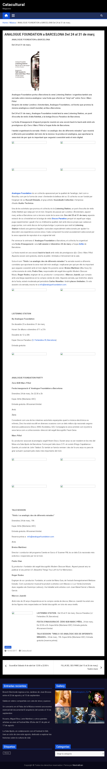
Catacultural (14, 4)
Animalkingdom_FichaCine (83, 692)
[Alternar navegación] (13, 15)
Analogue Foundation (22, 193)
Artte (81, 244)
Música (8, 647)
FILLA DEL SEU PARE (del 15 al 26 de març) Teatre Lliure (79, 667)
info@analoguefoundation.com (53, 284)
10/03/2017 (12, 651)
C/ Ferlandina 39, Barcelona (44, 340)
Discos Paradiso (59, 218)
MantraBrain (78, 765)
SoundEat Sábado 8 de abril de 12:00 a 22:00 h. (29, 665)
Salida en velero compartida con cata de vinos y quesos (26, 701)
